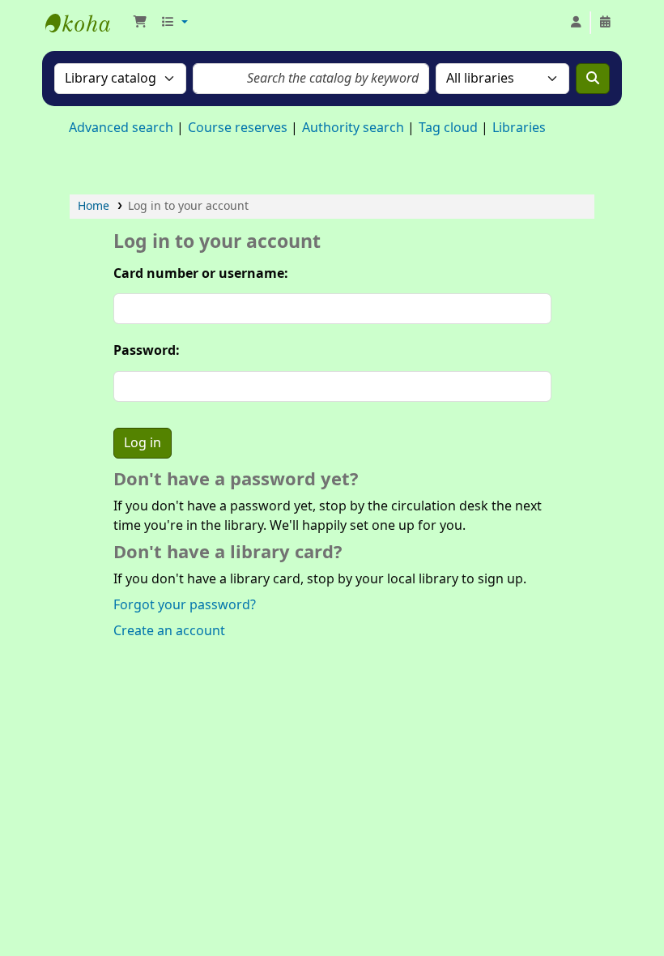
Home (93, 206)
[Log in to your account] (576, 22)
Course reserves (237, 128)
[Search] (593, 78)
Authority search (353, 128)
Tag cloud (448, 128)
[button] (140, 22)
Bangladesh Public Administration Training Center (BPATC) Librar (85, 22)
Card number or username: (200, 274)
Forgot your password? (184, 605)
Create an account (169, 631)
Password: (146, 351)
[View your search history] (605, 22)
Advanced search (121, 128)
